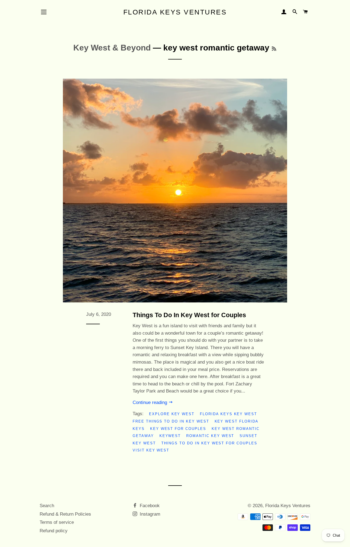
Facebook (149, 505)
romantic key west (210, 436)
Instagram (149, 514)
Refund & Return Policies (65, 514)
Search (47, 505)
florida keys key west (228, 414)
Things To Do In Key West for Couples (189, 315)
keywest (170, 436)
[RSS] (274, 49)
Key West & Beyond (112, 47)
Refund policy (54, 530)
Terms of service (57, 522)
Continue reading (150, 402)
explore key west (171, 414)
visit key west (151, 450)
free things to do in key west (171, 421)
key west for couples (178, 429)
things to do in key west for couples (209, 443)
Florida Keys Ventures (175, 12)
